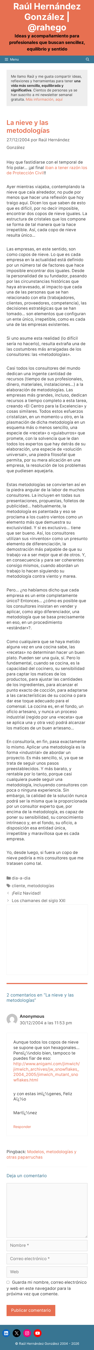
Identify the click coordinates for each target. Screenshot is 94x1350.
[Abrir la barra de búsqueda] (87, 59)
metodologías (40, 885)
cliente (18, 885)
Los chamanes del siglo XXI (38, 900)
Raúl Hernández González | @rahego (47, 17)
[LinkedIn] (6, 1333)
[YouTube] (38, 1333)
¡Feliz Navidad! (26, 893)
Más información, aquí (44, 99)
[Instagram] (27, 1333)
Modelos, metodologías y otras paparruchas (42, 1154)
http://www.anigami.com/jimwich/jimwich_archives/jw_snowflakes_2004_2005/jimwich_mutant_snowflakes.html (46, 1071)
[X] (17, 1333)
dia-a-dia (21, 878)
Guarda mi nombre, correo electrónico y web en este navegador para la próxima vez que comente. (47, 1288)
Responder (22, 1126)
